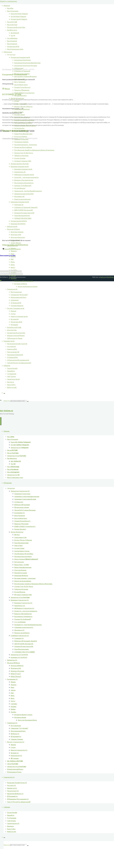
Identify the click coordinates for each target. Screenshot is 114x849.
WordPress (110, 277)
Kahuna (102, 277)
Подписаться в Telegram (12, 249)
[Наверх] (0, 280)
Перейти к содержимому (8, 1)
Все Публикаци (6, 69)
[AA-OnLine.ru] (57, 515)
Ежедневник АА (16, 69)
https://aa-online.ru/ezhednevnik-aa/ (15, 245)
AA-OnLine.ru (6, 410)
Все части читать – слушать (14, 130)
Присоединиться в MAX (7, 255)
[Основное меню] (0, 421)
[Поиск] (4, 393)
